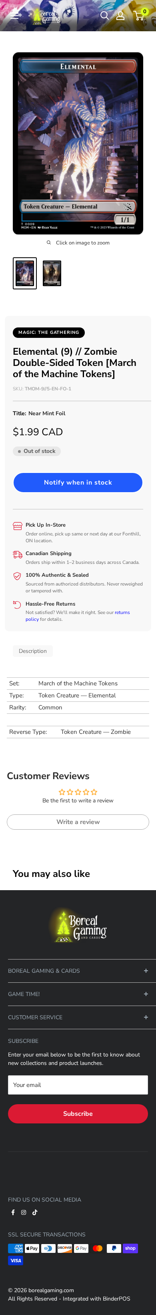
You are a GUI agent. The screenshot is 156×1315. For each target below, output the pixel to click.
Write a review (78, 822)
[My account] (120, 15)
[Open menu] (14, 15)
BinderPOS (116, 1299)
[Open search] (104, 15)
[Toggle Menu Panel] (78, 901)
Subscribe (78, 1113)
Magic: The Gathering (48, 332)
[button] (78, 482)
